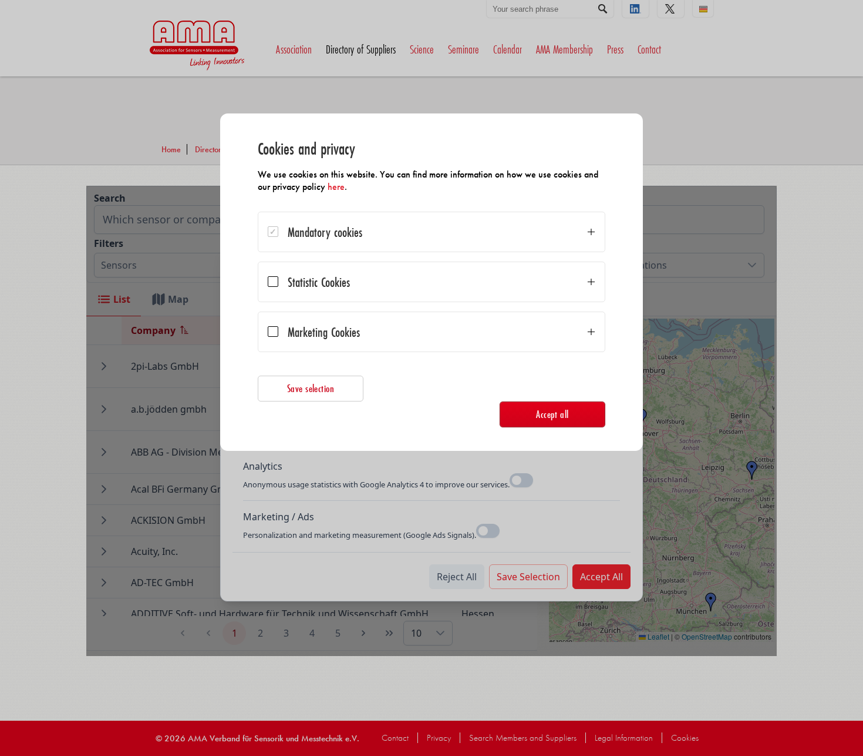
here (336, 186)
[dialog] (431, 282)
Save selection (311, 388)
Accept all (552, 414)
